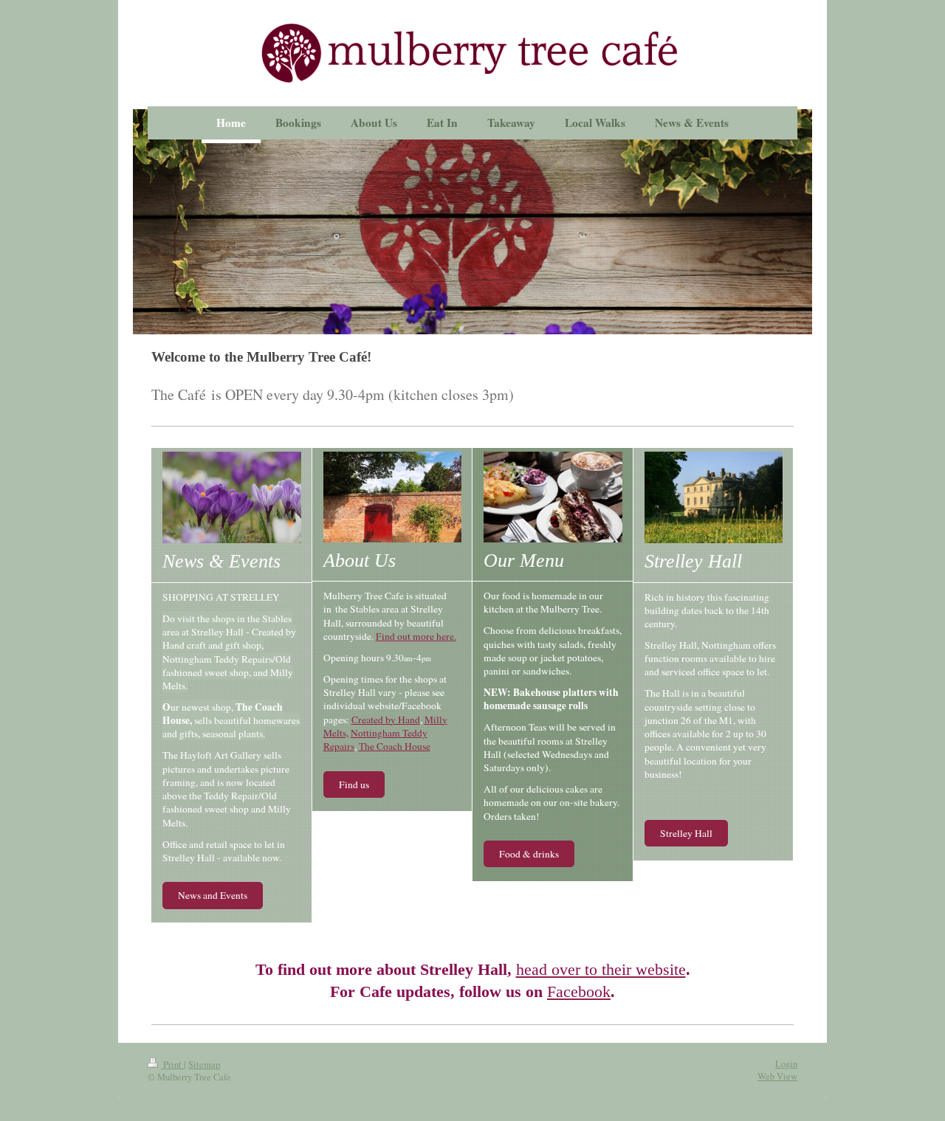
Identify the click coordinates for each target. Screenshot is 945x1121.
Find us (354, 784)
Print (172, 1064)
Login (786, 1064)
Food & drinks (529, 853)
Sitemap (204, 1064)
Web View (777, 1076)
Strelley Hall (686, 833)
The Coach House (394, 746)
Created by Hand (385, 719)
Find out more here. (416, 636)
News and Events (212, 895)
